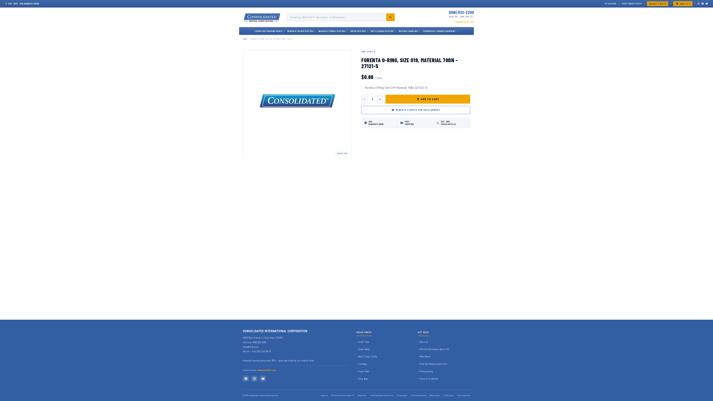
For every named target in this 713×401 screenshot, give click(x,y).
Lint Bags (362, 363)
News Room (425, 356)
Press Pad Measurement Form (433, 363)
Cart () (685, 4)
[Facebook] (702, 4)
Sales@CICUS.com (464, 21)
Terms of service (463, 395)
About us (424, 341)
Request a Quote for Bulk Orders (418, 109)
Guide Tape (363, 341)
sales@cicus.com (251, 346)
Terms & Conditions (429, 378)
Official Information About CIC (434, 349)
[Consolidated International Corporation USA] (262, 17)
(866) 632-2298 (461, 12)
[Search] (390, 17)
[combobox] (341, 17)
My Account (611, 3)
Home (245, 39)
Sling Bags (363, 378)
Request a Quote (657, 4)
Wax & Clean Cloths (367, 356)
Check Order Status (631, 3)
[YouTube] (707, 4)
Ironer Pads (363, 371)
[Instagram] (698, 4)
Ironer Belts (363, 349)
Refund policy (434, 395)
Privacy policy (426, 371)
